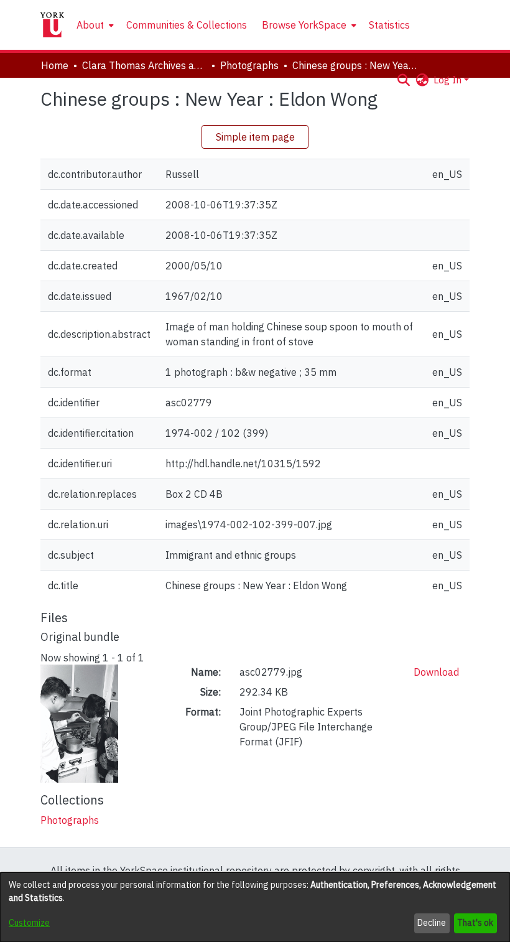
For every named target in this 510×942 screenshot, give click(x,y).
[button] (403, 79)
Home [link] (54, 65)
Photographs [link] (249, 65)
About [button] (90, 25)
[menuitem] (94, 25)
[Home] (52, 24)
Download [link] (436, 672)
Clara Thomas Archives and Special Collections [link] (144, 65)
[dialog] (255, 907)
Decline (431, 922)
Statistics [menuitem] (389, 25)
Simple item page (255, 137)
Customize (29, 922)
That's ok (475, 922)
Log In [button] (449, 79)
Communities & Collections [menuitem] (186, 25)
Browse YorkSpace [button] (304, 25)
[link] (69, 820)
